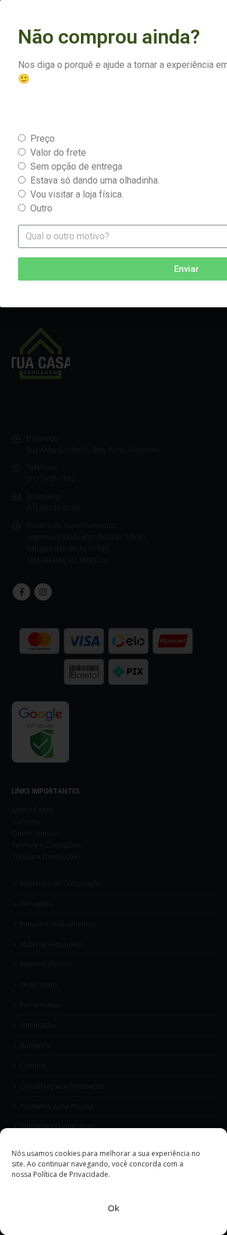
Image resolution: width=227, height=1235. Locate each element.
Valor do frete (58, 152)
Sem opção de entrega (76, 166)
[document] (113, 617)
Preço (42, 138)
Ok (113, 1208)
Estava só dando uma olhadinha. (94, 180)
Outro (41, 208)
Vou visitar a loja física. (76, 194)
